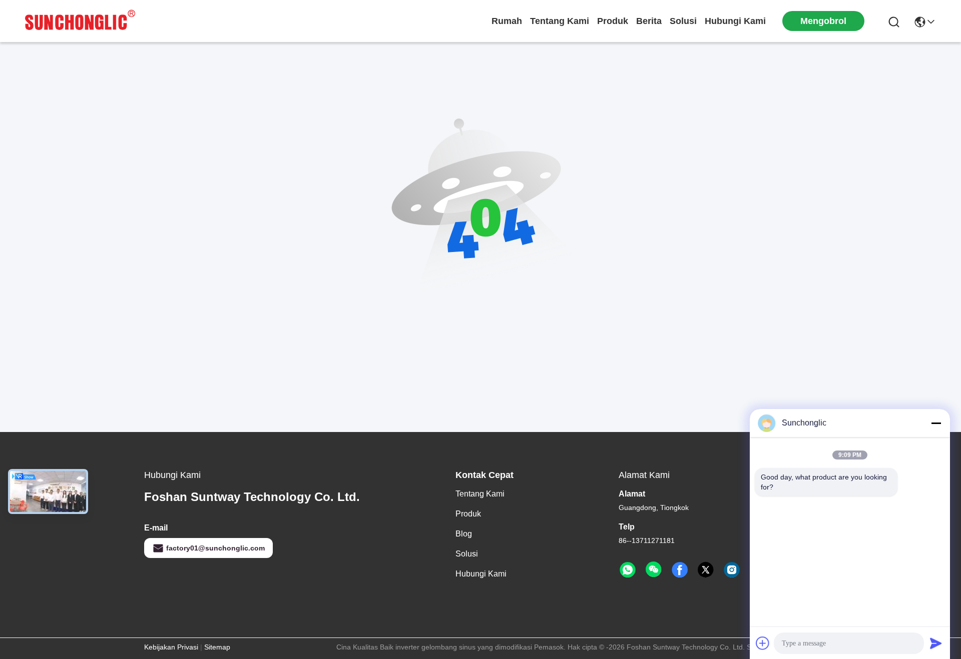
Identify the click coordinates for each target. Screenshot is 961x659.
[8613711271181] (628, 570)
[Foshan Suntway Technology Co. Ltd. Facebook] (680, 570)
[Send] (936, 643)
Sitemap (217, 647)
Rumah (507, 21)
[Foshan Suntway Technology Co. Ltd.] (80, 21)
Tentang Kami (559, 21)
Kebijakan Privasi (171, 647)
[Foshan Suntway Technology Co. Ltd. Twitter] (706, 570)
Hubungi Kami (735, 21)
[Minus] (936, 423)
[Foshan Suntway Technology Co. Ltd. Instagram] (732, 570)
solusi (683, 21)
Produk (612, 21)
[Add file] (763, 643)
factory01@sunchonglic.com (215, 548)
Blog (463, 534)
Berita (649, 21)
